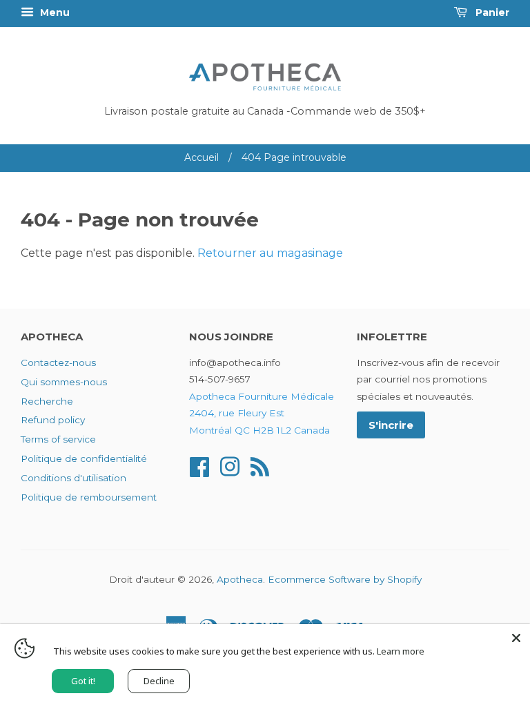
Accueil (201, 157)
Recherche (47, 401)
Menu (53, 12)
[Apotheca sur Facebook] (199, 465)
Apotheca (240, 579)
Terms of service (58, 439)
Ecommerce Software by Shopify (345, 579)
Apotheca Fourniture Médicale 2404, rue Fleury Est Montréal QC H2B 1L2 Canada (261, 413)
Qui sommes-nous (64, 381)
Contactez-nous (58, 362)
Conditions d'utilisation (73, 477)
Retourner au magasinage (270, 253)
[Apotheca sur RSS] (260, 465)
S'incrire (391, 425)
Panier (491, 12)
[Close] (516, 638)
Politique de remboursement (89, 497)
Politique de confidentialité (84, 458)
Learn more (400, 651)
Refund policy (53, 419)
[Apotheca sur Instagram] (229, 465)
